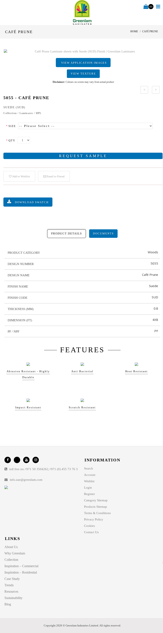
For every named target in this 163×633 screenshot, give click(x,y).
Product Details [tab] (66, 233)
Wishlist (89, 481)
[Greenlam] (82, 12)
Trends (9, 585)
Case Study (12, 579)
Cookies (89, 525)
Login (88, 487)
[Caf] (83, 51)
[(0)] (145, 6)
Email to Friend (55, 176)
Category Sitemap (96, 500)
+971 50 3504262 (36, 469)
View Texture (83, 73)
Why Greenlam (14, 553)
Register (89, 494)
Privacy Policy (93, 519)
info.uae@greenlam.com (26, 479)
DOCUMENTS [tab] (103, 233)
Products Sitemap (95, 506)
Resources (11, 591)
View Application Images (84, 62)
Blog (7, 604)
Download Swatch (32, 202)
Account (89, 475)
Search (88, 468)
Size (11, 126)
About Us (11, 547)
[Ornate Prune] (144, 90)
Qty (10, 140)
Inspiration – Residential (20, 572)
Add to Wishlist (21, 176)
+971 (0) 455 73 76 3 (63, 469)
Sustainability (13, 598)
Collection (11, 559)
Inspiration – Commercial (21, 566)
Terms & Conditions (97, 513)
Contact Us (91, 532)
